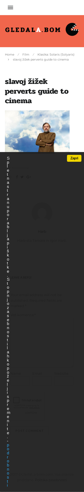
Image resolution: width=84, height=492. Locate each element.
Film (25, 54)
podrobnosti (8, 465)
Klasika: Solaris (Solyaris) (56, 54)
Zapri (74, 158)
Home (9, 54)
